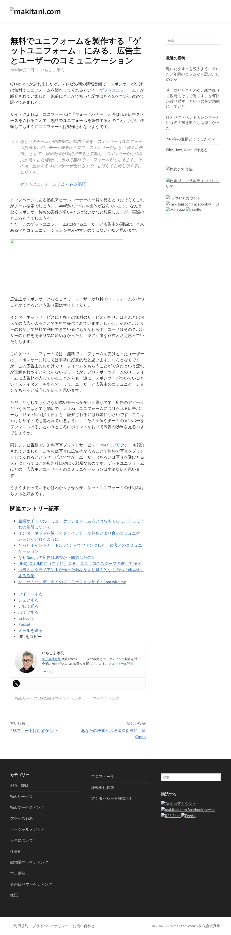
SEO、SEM (19, 785)
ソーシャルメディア (27, 829)
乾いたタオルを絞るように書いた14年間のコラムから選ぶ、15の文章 (193, 74)
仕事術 (16, 851)
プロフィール (102, 776)
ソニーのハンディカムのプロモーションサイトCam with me (72, 581)
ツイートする (30, 594)
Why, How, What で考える (187, 149)
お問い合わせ (84, 926)
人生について (21, 840)
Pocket (24, 624)
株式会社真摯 (51, 659)
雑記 (14, 895)
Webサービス (26, 698)
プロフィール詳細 (120, 664)
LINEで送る (28, 606)
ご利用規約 (19, 926)
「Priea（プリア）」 (114, 445)
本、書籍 (17, 873)
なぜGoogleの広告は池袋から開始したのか (56, 557)
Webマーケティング (27, 807)
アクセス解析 (21, 818)
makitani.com (184, 926)
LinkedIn (25, 618)
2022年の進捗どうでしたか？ (190, 139)
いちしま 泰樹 (52, 69)
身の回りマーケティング (60, 698)
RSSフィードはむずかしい (33, 730)
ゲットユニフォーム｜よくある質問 (52, 184)
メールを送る (30, 630)
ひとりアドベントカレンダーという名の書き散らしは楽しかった (193, 122)
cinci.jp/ (47, 671)
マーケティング (106, 698)
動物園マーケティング (29, 862)
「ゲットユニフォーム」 (117, 90)
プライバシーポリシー (50, 926)
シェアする (28, 600)
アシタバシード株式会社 (112, 798)
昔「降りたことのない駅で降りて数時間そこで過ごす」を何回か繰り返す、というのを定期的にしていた (193, 98)
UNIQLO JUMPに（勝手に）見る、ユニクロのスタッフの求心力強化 (79, 563)
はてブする (28, 612)
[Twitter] (16, 683)
